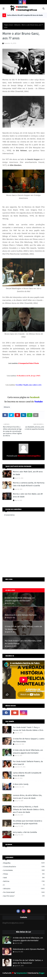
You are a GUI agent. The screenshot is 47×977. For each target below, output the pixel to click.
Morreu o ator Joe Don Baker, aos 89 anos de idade (28, 495)
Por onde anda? (24, 892)
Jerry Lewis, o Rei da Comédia (25, 832)
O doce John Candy (20, 784)
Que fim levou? (24, 896)
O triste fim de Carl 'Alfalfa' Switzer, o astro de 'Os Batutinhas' (23, 627)
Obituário (17, 25)
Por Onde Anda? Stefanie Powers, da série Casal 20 (28, 762)
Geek (24, 878)
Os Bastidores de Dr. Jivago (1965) (28, 375)
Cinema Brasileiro (24, 867)
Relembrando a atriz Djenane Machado (21, 615)
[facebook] (20, 2)
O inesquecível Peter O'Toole (28, 363)
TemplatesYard (21, 973)
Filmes (24, 874)
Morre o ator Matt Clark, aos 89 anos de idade (28, 473)
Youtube (38, 401)
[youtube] (15, 712)
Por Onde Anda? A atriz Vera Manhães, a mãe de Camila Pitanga (23, 642)
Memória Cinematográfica (28, 456)
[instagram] (24, 2)
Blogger (41, 973)
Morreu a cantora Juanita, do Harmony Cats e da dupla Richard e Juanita (28, 484)
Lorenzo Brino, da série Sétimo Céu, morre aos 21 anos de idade (27, 796)
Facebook (35, 397)
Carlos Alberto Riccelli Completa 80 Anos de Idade (25, 15)
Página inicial (8, 25)
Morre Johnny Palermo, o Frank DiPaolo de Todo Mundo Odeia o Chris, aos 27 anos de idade (28, 809)
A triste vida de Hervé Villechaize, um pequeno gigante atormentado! (20, 599)
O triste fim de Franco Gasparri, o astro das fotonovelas (28, 740)
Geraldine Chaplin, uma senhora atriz (28, 385)
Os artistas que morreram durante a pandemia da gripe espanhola (27, 822)
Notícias (24, 881)
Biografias (24, 863)
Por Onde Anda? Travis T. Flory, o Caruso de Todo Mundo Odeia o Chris (28, 728)
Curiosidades (24, 870)
